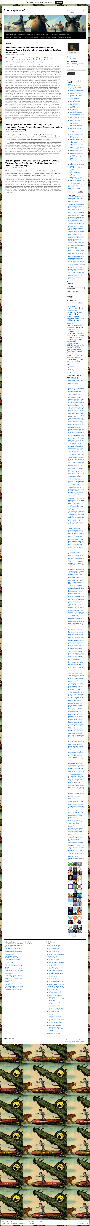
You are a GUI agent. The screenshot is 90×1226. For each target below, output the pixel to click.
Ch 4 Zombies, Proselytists (75, 93)
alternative (20, 69)
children (39, 74)
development (14, 79)
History (53, 65)
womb (37, 117)
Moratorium (17, 93)
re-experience (51, 104)
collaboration (53, 74)
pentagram (48, 96)
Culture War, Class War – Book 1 (14, 37)
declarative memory (13, 77)
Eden (58, 79)
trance (16, 113)
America (41, 69)
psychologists (55, 102)
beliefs (28, 72)
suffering (42, 112)
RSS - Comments (72, 58)
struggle (37, 112)
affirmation (33, 68)
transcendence (21, 113)
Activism (12, 65)
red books (34, 106)
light (17, 91)
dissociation (41, 79)
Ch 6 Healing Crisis (74, 109)
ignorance (56, 88)
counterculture (26, 76)
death (56, 76)
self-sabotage (26, 153)
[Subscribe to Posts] (67, 56)
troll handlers (47, 113)
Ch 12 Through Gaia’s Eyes (75, 111)
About (7, 34)
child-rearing (33, 74)
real (56, 104)
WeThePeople (40, 66)
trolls (52, 113)
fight (55, 83)
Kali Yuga (56, 90)
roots (10, 109)
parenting (17, 96)
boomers (54, 72)
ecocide (54, 79)
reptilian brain (34, 107)
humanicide (21, 88)
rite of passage (52, 107)
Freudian (7, 85)
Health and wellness (46, 65)
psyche (28, 101)
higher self (30, 87)
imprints (17, 90)
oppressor (40, 95)
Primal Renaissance (50, 99)
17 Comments (8, 192)
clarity (48, 74)
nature (31, 93)
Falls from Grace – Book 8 (64, 37)
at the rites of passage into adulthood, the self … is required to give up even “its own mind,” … (76, 844)
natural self (27, 93)
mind (12, 93)
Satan (16, 109)
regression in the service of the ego (51, 106)
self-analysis (38, 109)
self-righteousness (53, 109)
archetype (49, 71)
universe (21, 115)
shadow (18, 110)
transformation (29, 113)
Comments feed (71, 370)
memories (56, 91)
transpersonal (36, 113)
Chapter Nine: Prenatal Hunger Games (57, 1009)
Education (23, 65)
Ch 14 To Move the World (75, 128)
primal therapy (17, 101)
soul (57, 110)
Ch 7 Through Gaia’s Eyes (54, 967)
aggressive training (46, 68)
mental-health (80, 333)
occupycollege (12, 66)
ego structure (11, 80)
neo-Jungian (44, 93)
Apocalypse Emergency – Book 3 (26, 34)
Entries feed (70, 369)
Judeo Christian (50, 90)
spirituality (21, 112)
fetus (52, 83)
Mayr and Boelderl (40, 91)
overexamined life (57, 95)
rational (45, 104)
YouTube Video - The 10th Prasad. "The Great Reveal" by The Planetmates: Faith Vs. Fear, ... (13, 965)
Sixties (34, 110)
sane (13, 109)
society (53, 110)
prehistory (13, 99)
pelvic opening (41, 96)
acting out (24, 68)
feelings (49, 83)
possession (49, 98)
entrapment (8, 82)
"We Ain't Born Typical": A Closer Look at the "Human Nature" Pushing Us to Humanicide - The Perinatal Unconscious (14, 987)
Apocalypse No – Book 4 (43, 34)
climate (74, 310)
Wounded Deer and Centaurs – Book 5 (60, 34)
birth (39, 72)
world (52, 117)
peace (29, 96)
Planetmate (69, 343)
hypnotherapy (49, 88)
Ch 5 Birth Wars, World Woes (76, 107)
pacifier (9, 96)
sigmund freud (28, 110)
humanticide (43, 88)
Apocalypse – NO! (15, 10)
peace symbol (34, 96)
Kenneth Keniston (9, 91)
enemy (55, 80)
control (20, 76)
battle (20, 72)
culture (34, 76)
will (29, 117)
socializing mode (48, 110)
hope (12, 88)
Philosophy (22, 98)
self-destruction (45, 109)
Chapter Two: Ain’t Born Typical (76, 139)
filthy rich (74, 325)
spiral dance (13, 112)
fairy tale (26, 83)
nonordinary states (18, 95)
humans (38, 88)
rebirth (18, 106)
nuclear (78, 335)
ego (6, 80)
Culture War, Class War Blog (74, 188)
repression (28, 107)
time (13, 113)
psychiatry (32, 101)
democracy (57, 77)
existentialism (41, 82)
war (59, 115)
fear (41, 83)
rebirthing (22, 106)
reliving (23, 107)
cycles (47, 76)
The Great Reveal (53, 112)
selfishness (13, 110)
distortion (47, 79)
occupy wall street (33, 95)
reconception (28, 106)
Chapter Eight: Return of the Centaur (56, 1008)
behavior (24, 72)
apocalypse (44, 71)
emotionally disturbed (43, 80)
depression (8, 79)
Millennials (8, 93)
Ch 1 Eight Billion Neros (75, 89)
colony (58, 74)
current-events (76, 316)
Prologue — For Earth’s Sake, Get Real (57, 987)
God (53, 85)
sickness (23, 110)
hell (19, 87)
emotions (51, 80)
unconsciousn (15, 115)
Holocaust (51, 87)
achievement (14, 68)
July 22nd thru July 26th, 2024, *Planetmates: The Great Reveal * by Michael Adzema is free (76, 498)
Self (33, 109)
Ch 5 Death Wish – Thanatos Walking (56, 954)
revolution (46, 107)
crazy (31, 76)
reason (14, 106)
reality (10, 106)
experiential (54, 82)
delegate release (45, 77)
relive (20, 107)
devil (19, 79)
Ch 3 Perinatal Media (74, 103)
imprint (12, 90)
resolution (40, 107)
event (26, 82)
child (22, 74)
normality (26, 95)
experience (74, 322)
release (12, 107)
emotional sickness (33, 80)
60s (49, 66)
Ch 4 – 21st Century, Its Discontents (56, 962)
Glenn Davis (45, 85)
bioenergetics (33, 72)
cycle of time (43, 76)
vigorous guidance (38, 115)
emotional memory (23, 80)
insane (29, 90)
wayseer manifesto (14, 117)
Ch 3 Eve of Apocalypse (75, 92)
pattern (25, 96)
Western (26, 117)
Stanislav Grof (27, 112)
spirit (17, 112)
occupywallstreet (21, 66)
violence (45, 115)
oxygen (68, 339)
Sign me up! (71, 73)
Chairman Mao (17, 74)
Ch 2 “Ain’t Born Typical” (75, 101)
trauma (42, 113)
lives (20, 91)
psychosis (13, 104)
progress (24, 101)
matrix (34, 91)
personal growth (15, 98)
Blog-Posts (13, 34)
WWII (55, 117)
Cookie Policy (31, 1223)
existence (35, 82)
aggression (38, 68)
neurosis (56, 93)
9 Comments (40, 154)
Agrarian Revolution (56, 68)
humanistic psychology (29, 88)
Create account (71, 366)
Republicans (71, 351)
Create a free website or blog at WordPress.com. (76, 1039)
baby (10, 72)
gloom (49, 85)
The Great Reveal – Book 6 (31, 37)
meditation (51, 91)
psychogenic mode (26, 102)
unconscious (8, 115)
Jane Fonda (40, 90)
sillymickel (21, 54)
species (7, 112)
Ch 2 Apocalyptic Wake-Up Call (76, 90)
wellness (22, 117)
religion (16, 107)
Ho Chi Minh (45, 87)
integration (34, 90)
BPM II (58, 72)
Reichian (7, 107)
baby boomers (15, 72)
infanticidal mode (23, 90)
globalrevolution (37, 65)
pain (13, 96)
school (26, 109)
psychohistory (34, 102)
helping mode (24, 87)
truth (55, 113)
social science (39, 110)
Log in (69, 367)
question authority (39, 104)
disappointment (26, 79)
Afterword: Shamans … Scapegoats (56, 984)
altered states (14, 69)
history (40, 87)
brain (6, 74)
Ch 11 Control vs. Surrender (76, 120)
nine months (11, 95)
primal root (11, 101)
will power (33, 117)
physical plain (28, 98)
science (30, 109)
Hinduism (36, 87)
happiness (7, 87)
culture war (69, 316)
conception (8, 76)
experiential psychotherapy (11, 83)
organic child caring (47, 95)
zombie (14, 118)
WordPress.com (71, 372)
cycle (38, 76)
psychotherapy (20, 104)
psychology (28, 66)
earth (50, 79)
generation (21, 85)
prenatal (18, 99)
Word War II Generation (45, 117)
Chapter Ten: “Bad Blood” (75, 163)
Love (31, 91)
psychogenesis (17, 102)
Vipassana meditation (53, 115)
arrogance (54, 71)
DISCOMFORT (34, 79)
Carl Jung (10, 74)
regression (39, 106)
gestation (32, 85)
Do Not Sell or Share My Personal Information (76, 1041)
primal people (41, 99)
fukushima (79, 325)
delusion (52, 77)
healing (13, 87)
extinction (21, 83)
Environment (30, 65)
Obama (82, 335)
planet (34, 98)
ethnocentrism (21, 82)
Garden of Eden (14, 85)
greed (55, 85)
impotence (7, 90)
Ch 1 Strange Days (74, 100)
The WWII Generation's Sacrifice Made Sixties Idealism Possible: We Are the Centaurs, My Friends (13, 953)
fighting (58, 83)
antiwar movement (28, 71)
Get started (59, 2)
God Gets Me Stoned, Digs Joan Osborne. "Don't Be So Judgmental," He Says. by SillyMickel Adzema (14, 945)
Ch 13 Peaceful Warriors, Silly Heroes (57, 981)
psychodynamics (9, 102)
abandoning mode (54, 66)
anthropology (18, 65)
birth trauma (48, 72)
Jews (44, 90)
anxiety (35, 71)
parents (21, 96)
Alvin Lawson (26, 69)
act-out (19, 68)
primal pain (35, 99)
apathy (39, 71)
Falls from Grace (32, 83)
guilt (59, 85)
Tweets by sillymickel (71, 293)
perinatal (54, 96)
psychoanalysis (47, 101)
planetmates (39, 98)
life (15, 91)
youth (11, 118)
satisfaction (21, 109)
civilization (43, 74)
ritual (58, 107)
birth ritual (42, 72)
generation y (27, 85)
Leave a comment (21, 118)
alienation (7, 69)
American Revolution (48, 69)
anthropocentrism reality (11, 71)
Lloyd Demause (25, 91)
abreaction (8, 68)
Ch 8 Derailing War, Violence (76, 112)
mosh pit (22, 93)
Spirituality (33, 66)
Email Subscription (72, 61)
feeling (44, 83)
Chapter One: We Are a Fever (76, 137)
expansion (48, 82)
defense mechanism (24, 77)
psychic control (39, 101)
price (27, 99)
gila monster (38, 85)
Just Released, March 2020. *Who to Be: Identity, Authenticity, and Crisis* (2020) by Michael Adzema (76, 563)
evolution (30, 82)
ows (6, 96)
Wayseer (7, 117)
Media (46, 91)
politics (44, 98)
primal (30, 99)
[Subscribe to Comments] (67, 58)
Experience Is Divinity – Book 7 (48, 37)
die (21, 79)
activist (28, 68)
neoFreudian (51, 93)
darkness (52, 76)
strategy (33, 112)
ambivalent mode (34, 69)
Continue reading (38, 62)
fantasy (38, 83)
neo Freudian (37, 93)
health (16, 87)
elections (17, 80)
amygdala (56, 69)
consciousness (14, 76)
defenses (31, 77)
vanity (25, 115)
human (16, 88)
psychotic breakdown (29, 104)
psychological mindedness (44, 102)
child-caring (27, 74)
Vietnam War (30, 115)
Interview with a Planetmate (11, 956)
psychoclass (54, 101)
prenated (23, 99)
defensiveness (37, 77)
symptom (47, 112)
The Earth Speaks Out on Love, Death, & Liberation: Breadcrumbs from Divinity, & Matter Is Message (76, 837)
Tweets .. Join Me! (72, 291)
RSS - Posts (71, 56)
